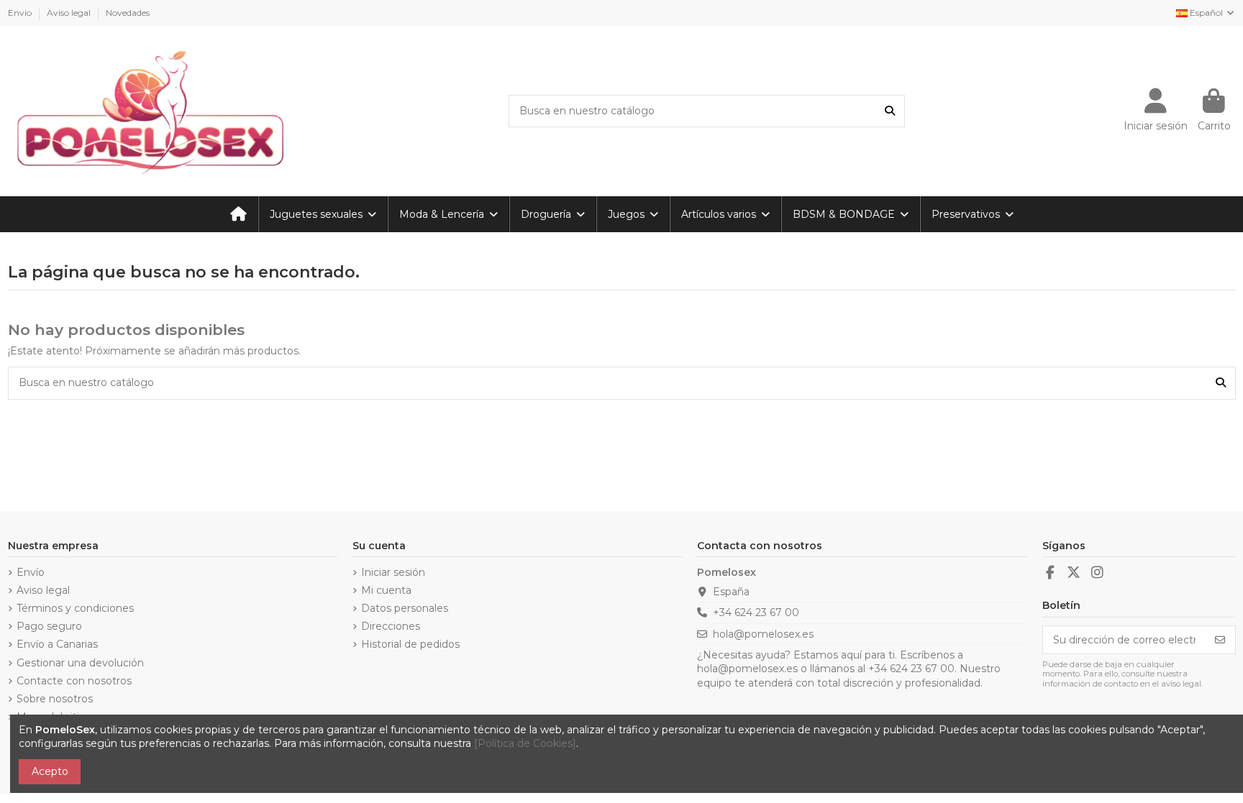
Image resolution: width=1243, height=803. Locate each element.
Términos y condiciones (75, 608)
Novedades (128, 12)
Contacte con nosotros (74, 680)
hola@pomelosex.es (763, 634)
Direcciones (390, 626)
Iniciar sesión (393, 572)
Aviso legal (70, 12)
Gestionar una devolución (80, 662)
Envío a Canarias (57, 644)
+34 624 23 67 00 (756, 612)
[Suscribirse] (1220, 639)
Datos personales (404, 608)
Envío (21, 12)
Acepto (50, 771)
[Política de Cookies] (525, 743)
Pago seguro (49, 626)
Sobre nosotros (55, 698)
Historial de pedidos (410, 644)
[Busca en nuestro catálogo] (890, 111)
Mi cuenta (386, 590)
